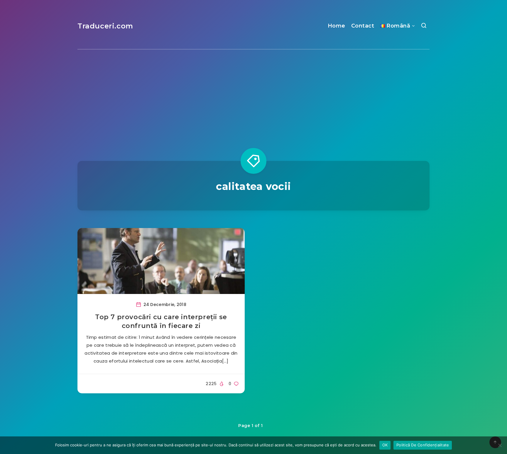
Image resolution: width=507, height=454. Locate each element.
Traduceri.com (105, 26)
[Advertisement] (253, 93)
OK (385, 445)
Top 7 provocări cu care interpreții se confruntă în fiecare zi (161, 321)
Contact (362, 26)
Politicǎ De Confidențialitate (422, 445)
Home (336, 26)
